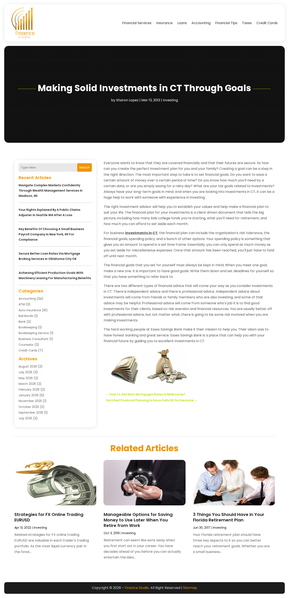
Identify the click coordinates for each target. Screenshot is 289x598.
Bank (22, 322)
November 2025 (30, 401)
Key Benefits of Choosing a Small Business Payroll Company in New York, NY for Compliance (51, 234)
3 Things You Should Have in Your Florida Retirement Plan (228, 517)
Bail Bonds (26, 316)
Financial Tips (226, 23)
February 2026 (29, 389)
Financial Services (136, 23)
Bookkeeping (28, 327)
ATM (22, 304)
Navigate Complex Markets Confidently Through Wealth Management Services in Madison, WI (51, 190)
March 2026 (27, 384)
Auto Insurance (30, 310)
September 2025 (31, 412)
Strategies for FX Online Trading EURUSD (48, 517)
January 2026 (29, 395)
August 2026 (28, 366)
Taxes (247, 23)
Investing (170, 100)
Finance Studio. (137, 587)
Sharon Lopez (127, 100)
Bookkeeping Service (34, 333)
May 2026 (26, 378)
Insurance (164, 23)
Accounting (201, 23)
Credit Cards (267, 23)
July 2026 (25, 372)
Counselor (26, 345)
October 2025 (29, 407)
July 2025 (25, 418)
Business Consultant (33, 339)
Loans (182, 23)
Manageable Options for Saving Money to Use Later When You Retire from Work (138, 520)
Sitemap (190, 587)
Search (84, 167)
